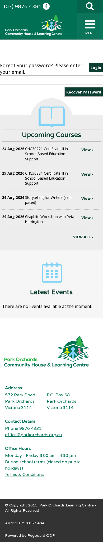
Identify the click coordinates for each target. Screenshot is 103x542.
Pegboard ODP (41, 535)
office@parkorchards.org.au (33, 434)
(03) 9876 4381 (22, 6)
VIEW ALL (82, 236)
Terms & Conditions (24, 474)
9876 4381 (30, 428)
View (86, 149)
